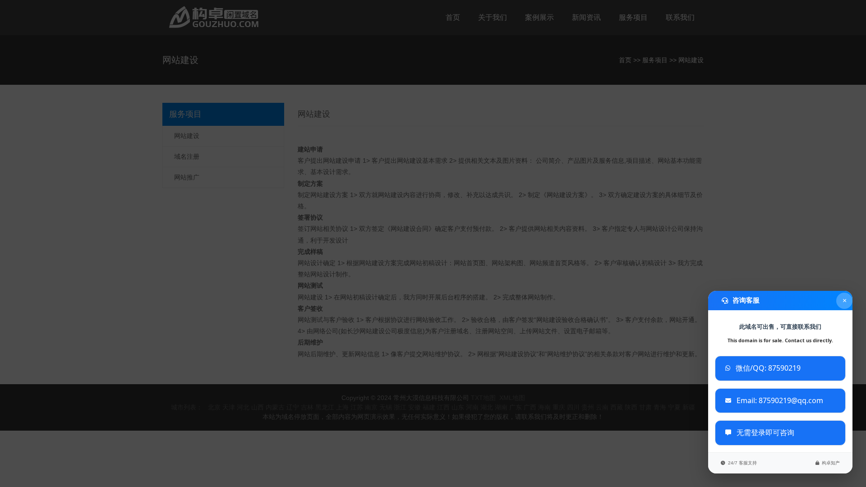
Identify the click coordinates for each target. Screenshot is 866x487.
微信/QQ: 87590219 (768, 368)
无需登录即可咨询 (765, 432)
